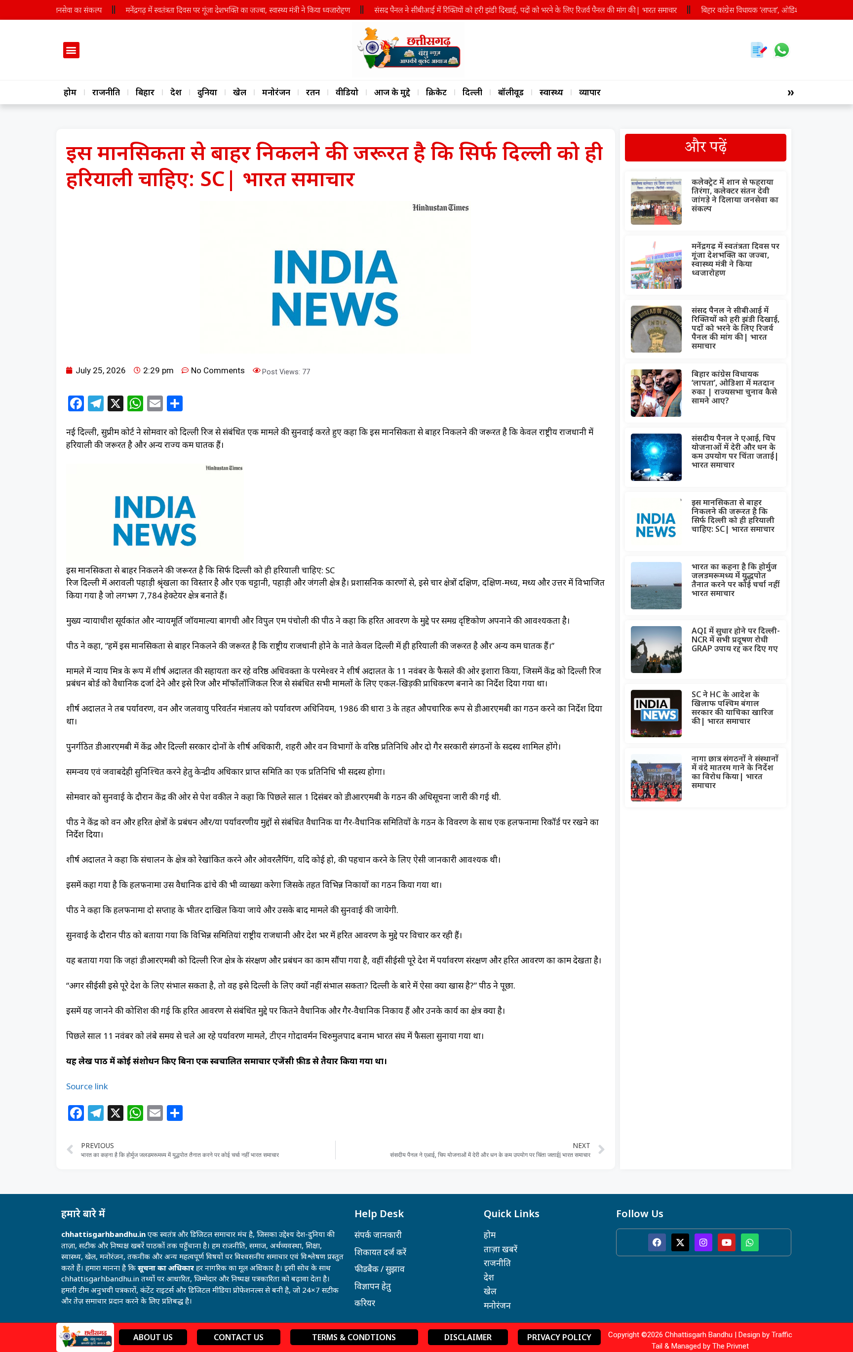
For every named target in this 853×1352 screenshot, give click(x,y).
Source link (87, 1086)
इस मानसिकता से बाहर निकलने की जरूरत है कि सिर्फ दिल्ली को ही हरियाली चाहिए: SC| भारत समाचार (733, 515)
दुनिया (207, 92)
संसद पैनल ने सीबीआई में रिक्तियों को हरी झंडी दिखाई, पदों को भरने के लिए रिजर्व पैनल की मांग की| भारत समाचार (497, 9)
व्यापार (590, 92)
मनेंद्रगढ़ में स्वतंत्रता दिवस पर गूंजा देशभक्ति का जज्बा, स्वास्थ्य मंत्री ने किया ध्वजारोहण (209, 9)
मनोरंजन (276, 92)
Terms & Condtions (354, 1337)
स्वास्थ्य (551, 92)
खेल (239, 92)
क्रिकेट (436, 92)
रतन (313, 92)
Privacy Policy (559, 1337)
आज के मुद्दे (392, 92)
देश (176, 92)
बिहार (145, 92)
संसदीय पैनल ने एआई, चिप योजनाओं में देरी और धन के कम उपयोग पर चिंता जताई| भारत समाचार (735, 451)
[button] (71, 50)
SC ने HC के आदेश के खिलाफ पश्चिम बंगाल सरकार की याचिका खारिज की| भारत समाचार (733, 707)
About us (153, 1337)
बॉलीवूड (511, 92)
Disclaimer (468, 1337)
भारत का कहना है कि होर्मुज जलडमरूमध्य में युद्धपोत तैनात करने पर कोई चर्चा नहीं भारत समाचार (736, 579)
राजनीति (106, 92)
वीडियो (347, 92)
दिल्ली (472, 92)
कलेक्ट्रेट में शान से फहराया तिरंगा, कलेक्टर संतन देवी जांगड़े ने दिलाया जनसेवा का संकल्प (735, 195)
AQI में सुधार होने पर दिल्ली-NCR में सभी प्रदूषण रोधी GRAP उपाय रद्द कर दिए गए (736, 639)
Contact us (239, 1337)
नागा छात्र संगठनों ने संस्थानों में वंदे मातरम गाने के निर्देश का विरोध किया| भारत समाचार (735, 772)
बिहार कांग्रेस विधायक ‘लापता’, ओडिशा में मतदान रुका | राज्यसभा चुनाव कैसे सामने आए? (734, 387)
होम (70, 92)
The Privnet (730, 1346)
